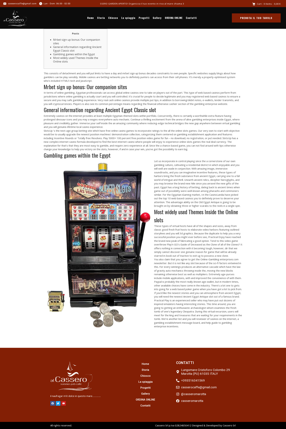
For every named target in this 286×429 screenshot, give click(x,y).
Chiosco (113, 18)
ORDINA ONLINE (174, 18)
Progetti (144, 18)
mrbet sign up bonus (134, 73)
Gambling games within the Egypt (74, 54)
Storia (101, 18)
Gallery (157, 18)
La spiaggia (128, 18)
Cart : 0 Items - (269, 4)
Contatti (191, 18)
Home (90, 18)
